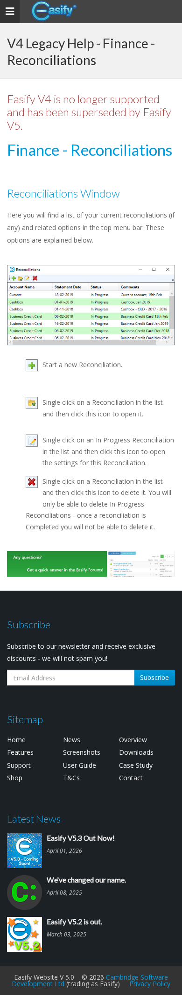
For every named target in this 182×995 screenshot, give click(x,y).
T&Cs (71, 777)
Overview (133, 739)
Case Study (136, 765)
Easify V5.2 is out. (74, 921)
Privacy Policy (149, 983)
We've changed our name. (86, 880)
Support (19, 765)
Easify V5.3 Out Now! (81, 838)
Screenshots (81, 752)
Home (16, 739)
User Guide (79, 765)
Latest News (34, 818)
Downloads (136, 752)
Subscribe (154, 677)
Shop (14, 777)
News (71, 739)
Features (20, 752)
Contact (131, 777)
